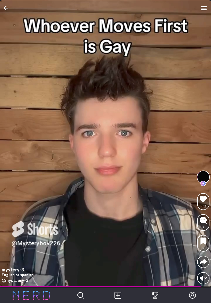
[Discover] (80, 295)
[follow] (203, 183)
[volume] (203, 278)
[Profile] (192, 295)
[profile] (203, 177)
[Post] (118, 295)
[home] (31, 295)
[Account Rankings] (155, 295)
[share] (203, 262)
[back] (7, 8)
